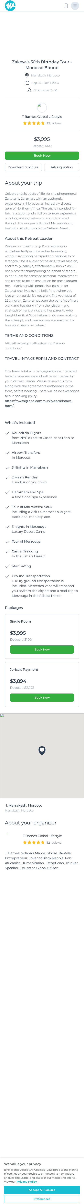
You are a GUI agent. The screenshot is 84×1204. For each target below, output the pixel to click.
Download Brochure (23, 167)
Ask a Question (62, 167)
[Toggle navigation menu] (75, 6)
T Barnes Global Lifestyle (42, 836)
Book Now (42, 155)
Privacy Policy (27, 1181)
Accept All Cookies (42, 1189)
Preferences (42, 1199)
